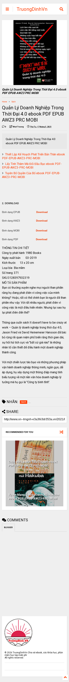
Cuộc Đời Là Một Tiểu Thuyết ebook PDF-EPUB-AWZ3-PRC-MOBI (32, 463)
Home (4, 102)
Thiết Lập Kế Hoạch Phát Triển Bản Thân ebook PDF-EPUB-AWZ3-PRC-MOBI (33, 156)
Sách (14, 102)
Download (42, 212)
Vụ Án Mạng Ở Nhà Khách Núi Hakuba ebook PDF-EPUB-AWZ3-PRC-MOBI (33, 496)
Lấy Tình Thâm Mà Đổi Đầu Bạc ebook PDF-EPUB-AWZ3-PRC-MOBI (32, 165)
